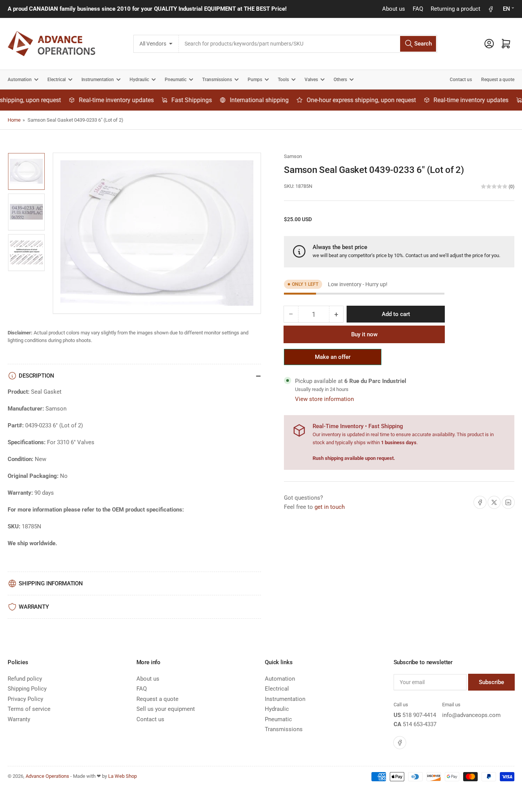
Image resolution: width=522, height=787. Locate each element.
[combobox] (308, 44)
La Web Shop (122, 776)
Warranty (19, 719)
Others (340, 79)
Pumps (255, 79)
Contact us (461, 79)
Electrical (56, 79)
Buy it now (364, 334)
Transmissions (217, 79)
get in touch (329, 506)
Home (14, 120)
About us (393, 8)
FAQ (418, 8)
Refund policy (25, 678)
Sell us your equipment (165, 709)
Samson (293, 156)
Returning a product (455, 8)
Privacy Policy (25, 699)
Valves (311, 79)
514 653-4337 (419, 724)
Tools (283, 79)
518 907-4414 (419, 715)
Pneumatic (175, 79)
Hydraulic (139, 79)
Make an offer (332, 359)
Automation (20, 79)
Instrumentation (97, 79)
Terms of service (29, 709)
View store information (324, 399)
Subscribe (491, 682)
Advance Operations (47, 776)
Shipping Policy (27, 688)
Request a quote (497, 79)
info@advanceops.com (471, 715)
